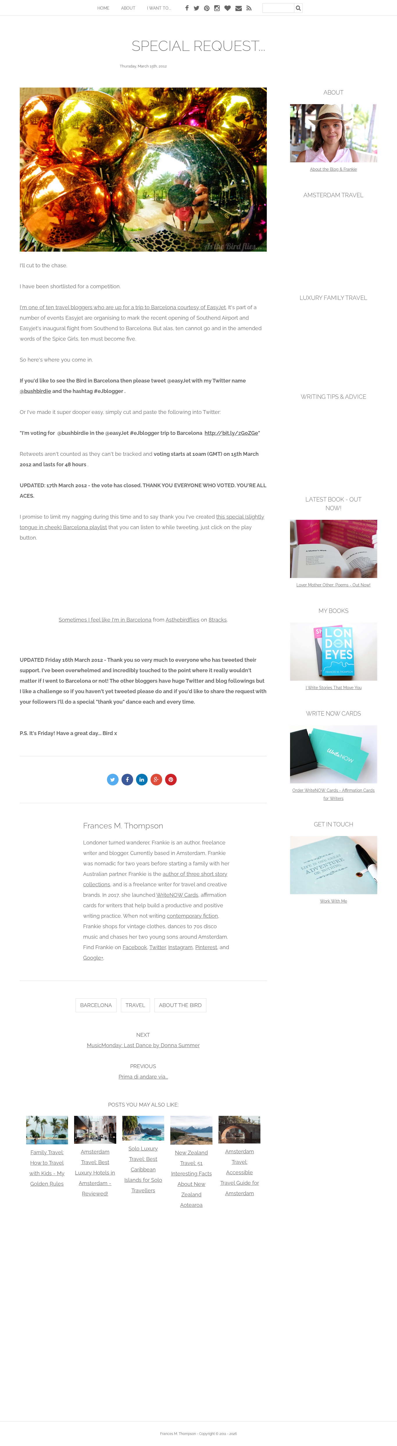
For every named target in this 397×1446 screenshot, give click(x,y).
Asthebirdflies (182, 620)
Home (103, 8)
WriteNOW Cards (177, 895)
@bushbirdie (35, 391)
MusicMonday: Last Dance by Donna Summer (143, 1045)
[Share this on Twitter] (114, 780)
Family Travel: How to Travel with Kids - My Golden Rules (47, 1168)
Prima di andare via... (143, 1077)
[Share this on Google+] (158, 780)
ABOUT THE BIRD (180, 1005)
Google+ (93, 958)
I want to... (159, 8)
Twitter (157, 947)
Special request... (198, 45)
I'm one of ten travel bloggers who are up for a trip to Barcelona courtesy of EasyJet (123, 307)
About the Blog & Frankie (333, 169)
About (128, 8)
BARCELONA (96, 1005)
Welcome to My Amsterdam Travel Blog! (333, 272)
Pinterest (206, 947)
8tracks (218, 620)
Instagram (180, 947)
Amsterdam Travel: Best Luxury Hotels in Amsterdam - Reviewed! (95, 1173)
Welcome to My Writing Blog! (333, 473)
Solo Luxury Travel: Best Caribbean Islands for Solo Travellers (143, 1170)
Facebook (135, 947)
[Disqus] (143, 1313)
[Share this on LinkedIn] (143, 780)
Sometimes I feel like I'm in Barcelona (105, 620)
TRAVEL (135, 1005)
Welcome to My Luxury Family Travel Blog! (333, 371)
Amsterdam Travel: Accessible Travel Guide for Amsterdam (239, 1172)
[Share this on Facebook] (128, 780)
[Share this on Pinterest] (172, 780)
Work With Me (333, 901)
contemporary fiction (192, 916)
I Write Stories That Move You (334, 687)
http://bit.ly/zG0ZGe (231, 433)
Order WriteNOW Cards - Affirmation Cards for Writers (333, 794)
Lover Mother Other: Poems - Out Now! (333, 585)
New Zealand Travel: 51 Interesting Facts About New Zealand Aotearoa (191, 1179)
